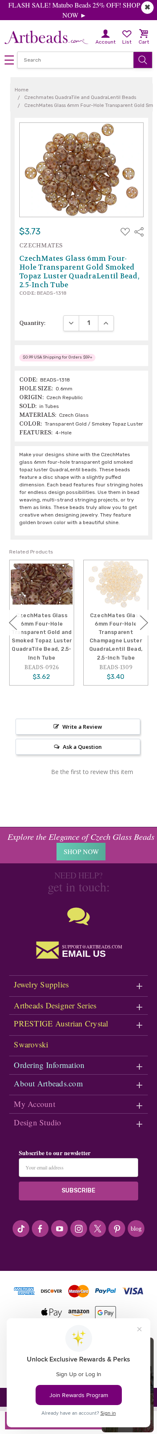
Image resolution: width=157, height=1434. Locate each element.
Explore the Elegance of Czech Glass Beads (81, 836)
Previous (13, 622)
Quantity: (32, 323)
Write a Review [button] (82, 726)
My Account (34, 1104)
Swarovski (31, 1044)
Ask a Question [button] (82, 747)
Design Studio (37, 1122)
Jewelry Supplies (41, 984)
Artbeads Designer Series (55, 1005)
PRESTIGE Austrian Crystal (61, 1023)
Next (144, 622)
